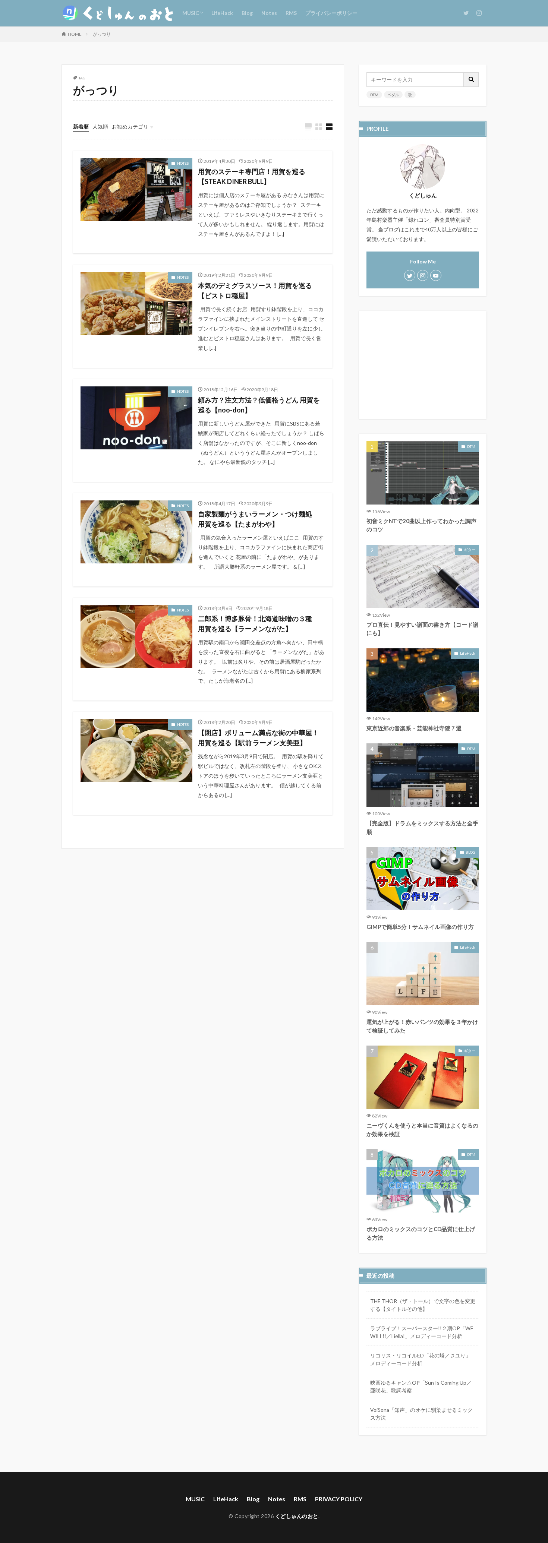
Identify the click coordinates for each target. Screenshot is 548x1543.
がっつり (102, 34)
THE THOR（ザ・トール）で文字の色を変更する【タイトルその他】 (422, 1305)
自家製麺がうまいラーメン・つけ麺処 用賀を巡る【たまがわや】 (258, 519)
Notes (269, 13)
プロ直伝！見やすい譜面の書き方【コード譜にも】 (422, 628)
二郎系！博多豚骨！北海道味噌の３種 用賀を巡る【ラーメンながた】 (258, 623)
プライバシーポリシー (331, 13)
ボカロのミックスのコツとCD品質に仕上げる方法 (420, 1233)
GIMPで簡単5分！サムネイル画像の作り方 (420, 926)
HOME (75, 34)
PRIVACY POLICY (338, 1498)
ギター (469, 549)
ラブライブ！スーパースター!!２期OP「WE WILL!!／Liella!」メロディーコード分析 (421, 1332)
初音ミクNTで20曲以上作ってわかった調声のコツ (421, 525)
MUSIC (190, 13)
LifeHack (222, 13)
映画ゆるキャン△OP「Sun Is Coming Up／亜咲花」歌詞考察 (421, 1386)
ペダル (393, 94)
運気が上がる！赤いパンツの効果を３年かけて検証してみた (422, 1026)
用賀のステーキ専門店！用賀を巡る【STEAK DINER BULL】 (251, 176)
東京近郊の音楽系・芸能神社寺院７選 (414, 728)
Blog (247, 13)
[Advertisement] (422, 364)
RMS (291, 13)
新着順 (81, 126)
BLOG (470, 852)
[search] (471, 79)
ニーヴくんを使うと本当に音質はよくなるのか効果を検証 (422, 1129)
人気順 (100, 126)
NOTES (183, 163)
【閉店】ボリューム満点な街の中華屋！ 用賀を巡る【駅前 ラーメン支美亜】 (261, 737)
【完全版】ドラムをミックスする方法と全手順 (422, 827)
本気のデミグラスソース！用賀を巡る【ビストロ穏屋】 (255, 290)
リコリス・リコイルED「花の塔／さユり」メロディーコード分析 (420, 1359)
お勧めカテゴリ (130, 126)
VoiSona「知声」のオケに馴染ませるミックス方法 (421, 1414)
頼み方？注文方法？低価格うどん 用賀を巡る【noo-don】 (259, 405)
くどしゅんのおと (296, 1516)
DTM (374, 94)
